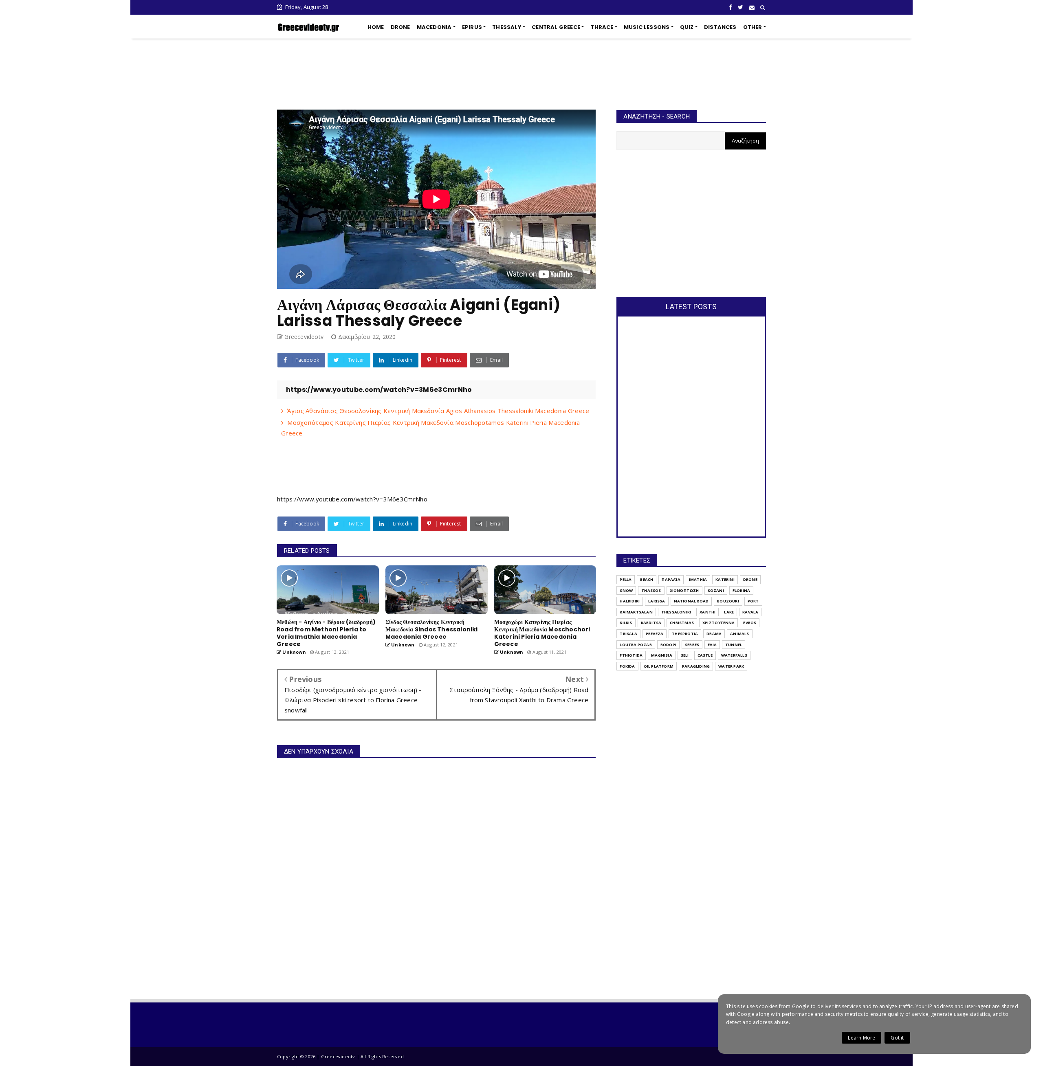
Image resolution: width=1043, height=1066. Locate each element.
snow (626, 590)
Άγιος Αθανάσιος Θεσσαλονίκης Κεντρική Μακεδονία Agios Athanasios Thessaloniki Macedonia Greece (438, 411)
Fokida (627, 666)
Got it (897, 1037)
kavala (750, 612)
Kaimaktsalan (636, 612)
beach (646, 579)
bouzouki (728, 601)
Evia (712, 644)
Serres (692, 644)
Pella (626, 579)
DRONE (400, 27)
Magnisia (661, 655)
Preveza (654, 633)
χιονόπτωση (684, 590)
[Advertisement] (521, 74)
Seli (685, 655)
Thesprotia (685, 633)
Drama (714, 633)
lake (729, 612)
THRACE (601, 27)
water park (731, 666)
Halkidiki (630, 601)
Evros (749, 622)
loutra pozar (635, 644)
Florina (741, 590)
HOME (375, 27)
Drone (750, 579)
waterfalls (734, 655)
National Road (691, 601)
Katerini (725, 579)
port (753, 601)
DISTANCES (720, 27)
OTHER (752, 27)
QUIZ (687, 27)
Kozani (716, 590)
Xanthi (707, 612)
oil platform (658, 666)
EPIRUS (472, 27)
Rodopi (668, 644)
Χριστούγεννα (718, 622)
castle (705, 655)
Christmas (682, 622)
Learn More (861, 1037)
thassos (651, 590)
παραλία (671, 579)
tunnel (733, 644)
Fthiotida (631, 655)
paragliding (696, 666)
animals (739, 633)
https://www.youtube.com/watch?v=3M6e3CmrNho (352, 499)
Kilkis (626, 622)
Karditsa (651, 622)
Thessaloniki (676, 612)
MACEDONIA (434, 27)
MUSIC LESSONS (647, 27)
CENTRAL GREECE (556, 27)
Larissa (656, 601)
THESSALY (507, 27)
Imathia (698, 579)
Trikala (628, 633)
